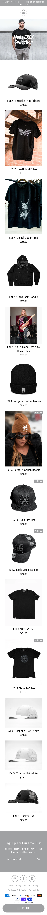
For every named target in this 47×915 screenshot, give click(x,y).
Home (27, 885)
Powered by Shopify (28, 902)
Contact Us (34, 890)
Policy (35, 885)
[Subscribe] (38, 859)
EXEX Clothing (15, 885)
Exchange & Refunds (17, 890)
